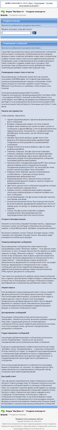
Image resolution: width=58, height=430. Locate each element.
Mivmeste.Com (29, 421)
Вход (31, 3)
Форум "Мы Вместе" (15, 11)
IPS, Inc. (42, 429)
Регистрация (39, 3)
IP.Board (26, 429)
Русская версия (18, 429)
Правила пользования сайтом (29, 419)
